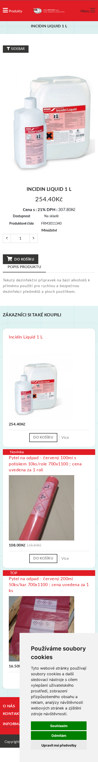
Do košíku (24, 259)
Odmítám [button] (58, 735)
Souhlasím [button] (59, 726)
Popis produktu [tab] (24, 267)
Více (65, 437)
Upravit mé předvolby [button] (58, 745)
